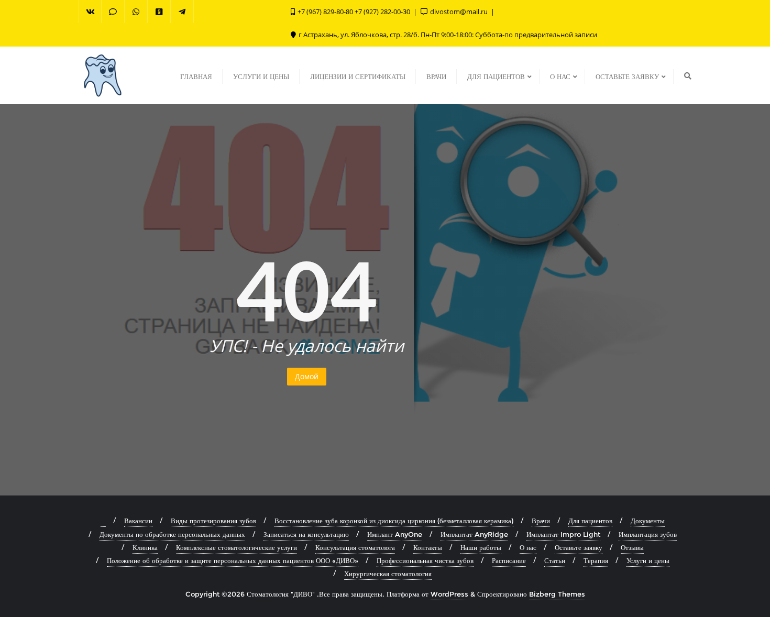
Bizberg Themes (557, 594)
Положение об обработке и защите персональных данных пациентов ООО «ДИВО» (232, 560)
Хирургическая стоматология (388, 573)
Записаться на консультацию (306, 534)
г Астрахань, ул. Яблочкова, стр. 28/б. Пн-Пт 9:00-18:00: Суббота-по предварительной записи (447, 34)
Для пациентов (590, 520)
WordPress (449, 594)
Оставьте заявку (578, 547)
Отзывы (632, 547)
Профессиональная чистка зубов (425, 560)
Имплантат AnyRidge (474, 534)
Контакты (427, 547)
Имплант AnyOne (394, 534)
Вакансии (138, 520)
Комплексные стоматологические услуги (236, 547)
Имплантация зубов (648, 534)
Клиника (145, 547)
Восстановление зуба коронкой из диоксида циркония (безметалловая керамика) (393, 520)
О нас (528, 547)
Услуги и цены (647, 560)
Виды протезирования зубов (213, 520)
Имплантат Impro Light (563, 534)
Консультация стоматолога (355, 547)
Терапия (596, 560)
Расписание (509, 560)
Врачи (541, 520)
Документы (648, 520)
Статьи (554, 560)
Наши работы (480, 547)
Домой (306, 376)
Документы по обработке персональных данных (172, 534)
